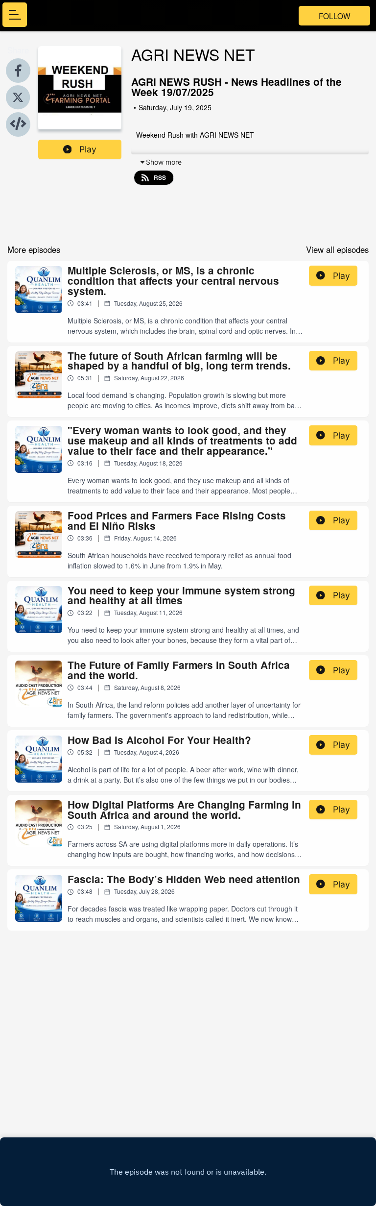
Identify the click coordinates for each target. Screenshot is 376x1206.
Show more (164, 162)
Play (87, 149)
